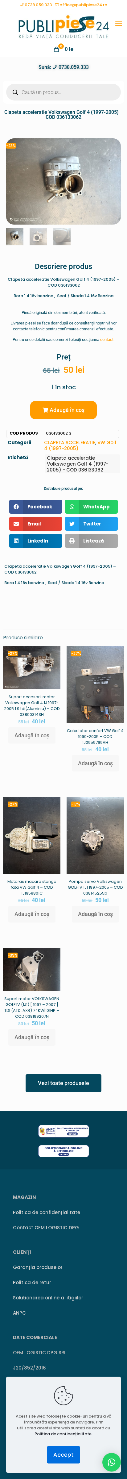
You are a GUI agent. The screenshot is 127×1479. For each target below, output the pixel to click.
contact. (107, 339)
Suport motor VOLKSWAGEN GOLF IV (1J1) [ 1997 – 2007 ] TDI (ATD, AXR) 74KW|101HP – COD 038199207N (31, 1007)
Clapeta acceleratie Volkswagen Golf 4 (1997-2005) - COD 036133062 (78, 464)
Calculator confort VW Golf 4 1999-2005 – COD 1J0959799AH (95, 736)
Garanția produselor (38, 1267)
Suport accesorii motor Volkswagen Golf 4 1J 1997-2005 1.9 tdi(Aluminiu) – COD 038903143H (32, 705)
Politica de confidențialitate (46, 1212)
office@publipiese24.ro (83, 5)
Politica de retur (32, 1282)
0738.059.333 (38, 5)
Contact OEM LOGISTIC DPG (46, 1227)
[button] (63, 410)
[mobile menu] (118, 23)
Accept (63, 1455)
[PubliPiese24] (63, 26)
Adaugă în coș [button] (31, 735)
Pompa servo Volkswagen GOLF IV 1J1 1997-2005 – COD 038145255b (95, 887)
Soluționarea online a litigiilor (48, 1297)
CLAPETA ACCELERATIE (69, 442)
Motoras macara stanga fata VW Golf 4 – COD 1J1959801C (31, 887)
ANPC (19, 1313)
